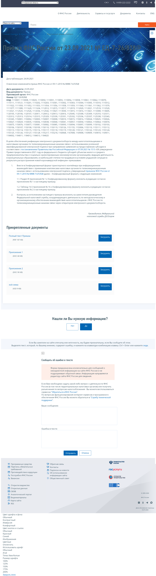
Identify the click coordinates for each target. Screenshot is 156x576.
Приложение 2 (16, 268)
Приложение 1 (16, 252)
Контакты (140, 13)
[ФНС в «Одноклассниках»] (147, 2)
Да (86, 325)
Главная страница (10, 34)
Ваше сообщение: (49, 405)
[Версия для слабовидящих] (107, 2)
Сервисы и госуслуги (105, 13)
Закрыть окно (9, 574)
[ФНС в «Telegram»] (151, 2)
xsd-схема (13, 284)
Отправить (71, 453)
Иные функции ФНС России (32, 34)
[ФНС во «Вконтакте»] (142, 2)
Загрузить (105, 237)
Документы (125, 13)
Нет (72, 325)
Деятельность (83, 13)
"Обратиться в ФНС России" (64, 392)
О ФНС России (64, 13)
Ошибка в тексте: (49, 428)
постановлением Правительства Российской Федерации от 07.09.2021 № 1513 (58, 149)
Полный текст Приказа (19, 236)
